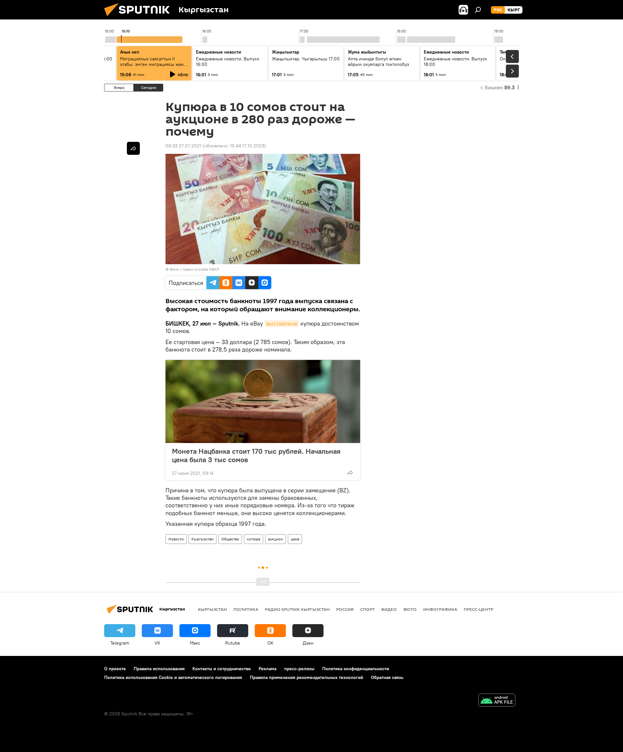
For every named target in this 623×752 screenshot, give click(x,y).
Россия (345, 609)
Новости (176, 538)
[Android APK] (497, 701)
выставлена (281, 323)
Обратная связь (387, 677)
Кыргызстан (202, 538)
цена (295, 538)
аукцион (275, 538)
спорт (367, 609)
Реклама (267, 669)
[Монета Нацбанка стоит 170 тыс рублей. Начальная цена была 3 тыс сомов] (262, 401)
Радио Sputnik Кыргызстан (297, 609)
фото (410, 609)
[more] (350, 472)
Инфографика (440, 609)
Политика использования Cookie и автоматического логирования (173, 677)
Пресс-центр (478, 609)
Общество (230, 538)
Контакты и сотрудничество (221, 669)
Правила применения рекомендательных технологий (306, 677)
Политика (245, 609)
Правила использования (159, 669)
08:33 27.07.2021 (183, 146)
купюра (253, 538)
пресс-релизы (299, 669)
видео (389, 609)
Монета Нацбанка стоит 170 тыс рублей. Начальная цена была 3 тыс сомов (256, 455)
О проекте (115, 669)
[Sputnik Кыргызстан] (139, 18)
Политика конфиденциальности (355, 669)
